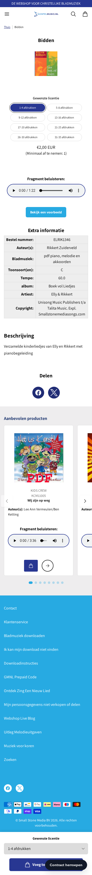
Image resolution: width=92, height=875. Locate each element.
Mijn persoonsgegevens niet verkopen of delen (42, 704)
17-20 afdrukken (28, 127)
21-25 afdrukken (64, 127)
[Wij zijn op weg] (38, 457)
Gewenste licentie (46, 838)
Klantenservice (16, 621)
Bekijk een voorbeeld (46, 212)
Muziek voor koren (19, 745)
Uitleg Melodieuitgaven (23, 732)
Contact (10, 608)
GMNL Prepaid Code (20, 677)
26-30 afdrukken (28, 137)
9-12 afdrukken (28, 117)
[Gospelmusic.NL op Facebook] (8, 788)
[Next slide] (85, 501)
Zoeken (10, 759)
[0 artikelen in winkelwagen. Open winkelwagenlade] (85, 14)
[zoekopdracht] (73, 14)
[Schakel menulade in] (7, 14)
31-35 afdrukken (64, 137)
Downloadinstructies (21, 663)
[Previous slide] (7, 501)
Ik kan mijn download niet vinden (31, 649)
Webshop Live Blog (19, 718)
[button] (31, 582)
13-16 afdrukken (64, 117)
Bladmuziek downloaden (24, 635)
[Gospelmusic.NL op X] (20, 788)
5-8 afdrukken (64, 107)
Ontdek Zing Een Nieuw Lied (27, 690)
